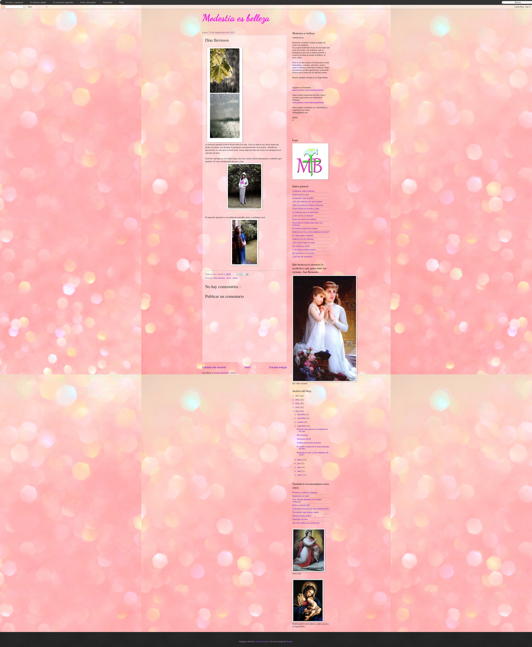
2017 (297, 396)
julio (299, 463)
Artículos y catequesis (14, 2)
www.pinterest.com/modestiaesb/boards (308, 103)
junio (299, 467)
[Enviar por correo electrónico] (237, 274)
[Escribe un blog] (241, 274)
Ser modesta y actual (301, 246)
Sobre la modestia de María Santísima (307, 205)
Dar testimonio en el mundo (303, 253)
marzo (300, 475)
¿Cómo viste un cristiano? (302, 216)
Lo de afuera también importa (304, 250)
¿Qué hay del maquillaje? (302, 257)
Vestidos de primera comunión (309, 443)
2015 (297, 403)
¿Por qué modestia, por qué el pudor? (307, 202)
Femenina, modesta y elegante (304, 493)
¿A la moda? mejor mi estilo (303, 243)
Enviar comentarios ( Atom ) (225, 373)
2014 (297, 407)
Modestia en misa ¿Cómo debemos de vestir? (310, 232)
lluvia (229, 278)
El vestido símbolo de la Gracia (305, 228)
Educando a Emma (300, 519)
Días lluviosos (302, 435)
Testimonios (107, 2)
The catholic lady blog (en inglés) (305, 512)
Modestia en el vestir (300, 496)
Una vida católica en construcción (305, 523)
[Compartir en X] (244, 274)
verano (235, 278)
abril (299, 471)
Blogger (289, 641)
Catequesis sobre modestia (303, 191)
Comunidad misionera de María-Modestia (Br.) (310, 509)
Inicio (247, 367)
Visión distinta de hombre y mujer (305, 209)
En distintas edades (38, 2)
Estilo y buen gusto (88, 2)
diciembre (301, 414)
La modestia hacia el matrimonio (305, 212)
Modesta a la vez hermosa (303, 239)
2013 (297, 411)
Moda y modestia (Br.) (301, 505)
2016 (297, 400)
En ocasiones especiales (63, 2)
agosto (300, 460)
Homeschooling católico (301, 516)
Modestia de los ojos (300, 195)
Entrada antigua (278, 367)
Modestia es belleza (235, 18)
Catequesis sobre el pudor (302, 198)
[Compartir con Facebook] (247, 274)
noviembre (301, 418)
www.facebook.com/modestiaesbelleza (307, 90)
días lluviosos (220, 278)
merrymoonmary (261, 641)
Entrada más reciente (214, 367)
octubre (300, 422)
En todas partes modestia (302, 236)
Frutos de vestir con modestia (304, 219)
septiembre (302, 426)
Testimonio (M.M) (304, 439)
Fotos (121, 2)
